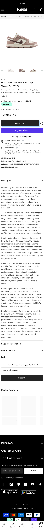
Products (12, 16)
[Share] (41, 123)
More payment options (22, 136)
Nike (3, 79)
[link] (9, 420)
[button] (2, 70)
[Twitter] (40, 484)
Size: (10, 109)
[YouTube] (32, 484)
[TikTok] (25, 484)
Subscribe (22, 378)
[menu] (2, 9)
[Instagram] (11, 484)
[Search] (34, 9)
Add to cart (20, 123)
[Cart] (41, 9)
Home (3, 16)
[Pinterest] (18, 484)
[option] (22, 41)
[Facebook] (4, 484)
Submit (33, 471)
